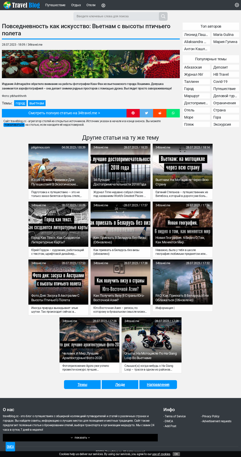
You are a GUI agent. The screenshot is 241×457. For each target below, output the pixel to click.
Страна (219, 110)
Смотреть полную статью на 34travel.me (62, 113)
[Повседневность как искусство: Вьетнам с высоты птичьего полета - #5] (162, 64)
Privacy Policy (211, 416)
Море (188, 117)
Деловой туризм (226, 96)
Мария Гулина (225, 41)
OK (176, 454)
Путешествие (55, 5)
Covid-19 (220, 81)
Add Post (170, 426)
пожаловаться (14, 124)
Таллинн (191, 81)
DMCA (169, 421)
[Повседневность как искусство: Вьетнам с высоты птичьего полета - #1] (19, 64)
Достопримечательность (197, 103)
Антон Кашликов (197, 49)
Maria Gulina (223, 34)
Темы (82, 384)
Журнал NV (193, 74)
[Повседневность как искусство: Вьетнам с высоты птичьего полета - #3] (91, 64)
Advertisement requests (216, 421)
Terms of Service (175, 416)
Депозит (220, 67)
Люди (120, 384)
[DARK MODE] (237, 5)
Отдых (76, 5)
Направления (158, 384)
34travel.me (35, 44)
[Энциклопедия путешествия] (21, 5)
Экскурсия (222, 124)
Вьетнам (36, 103)
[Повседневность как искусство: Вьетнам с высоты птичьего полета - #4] (126, 64)
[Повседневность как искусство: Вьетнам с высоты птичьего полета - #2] (55, 64)
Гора (217, 117)
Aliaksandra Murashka (197, 41)
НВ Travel (221, 74)
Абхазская (193, 67)
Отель (189, 110)
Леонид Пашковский (197, 34)
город (20, 103)
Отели (90, 5)
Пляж (189, 124)
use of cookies (161, 454)
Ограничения (224, 103)
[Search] (163, 16)
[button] (133, 113)
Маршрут (192, 96)
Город (189, 88)
